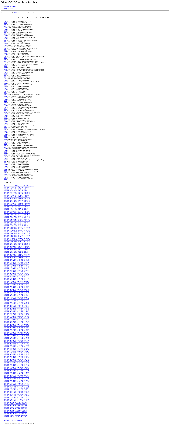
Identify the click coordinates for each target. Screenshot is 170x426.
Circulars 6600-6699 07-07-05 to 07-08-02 (16, 311)
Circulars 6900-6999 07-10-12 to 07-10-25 (16, 307)
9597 (5, 24)
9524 (5, 140)
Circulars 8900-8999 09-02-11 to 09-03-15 (16, 275)
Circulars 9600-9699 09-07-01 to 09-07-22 (16, 264)
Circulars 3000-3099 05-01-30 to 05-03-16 (16, 369)
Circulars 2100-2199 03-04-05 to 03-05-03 (16, 383)
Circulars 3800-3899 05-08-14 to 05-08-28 (16, 356)
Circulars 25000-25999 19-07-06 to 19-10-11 (17, 190)
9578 (5, 54)
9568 (5, 70)
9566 (5, 74)
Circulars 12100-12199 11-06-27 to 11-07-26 (17, 224)
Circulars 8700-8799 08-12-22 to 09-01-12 (16, 278)
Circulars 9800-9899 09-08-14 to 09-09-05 (16, 260)
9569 (5, 69)
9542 (5, 112)
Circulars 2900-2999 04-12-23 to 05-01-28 (16, 370)
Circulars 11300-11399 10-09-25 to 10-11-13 (17, 237)
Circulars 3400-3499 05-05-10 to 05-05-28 (16, 362)
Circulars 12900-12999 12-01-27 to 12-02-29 (17, 211)
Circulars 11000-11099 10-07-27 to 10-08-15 (17, 241)
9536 (5, 121)
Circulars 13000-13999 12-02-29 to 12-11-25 (17, 209)
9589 (5, 37)
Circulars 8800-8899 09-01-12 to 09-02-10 (16, 276)
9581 (5, 50)
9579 (5, 53)
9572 (5, 64)
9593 (5, 31)
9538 (5, 118)
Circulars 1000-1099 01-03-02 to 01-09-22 (16, 400)
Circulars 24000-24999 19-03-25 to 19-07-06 (17, 192)
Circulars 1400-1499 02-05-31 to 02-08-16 (16, 394)
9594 (5, 29)
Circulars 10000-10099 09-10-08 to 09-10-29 (17, 257)
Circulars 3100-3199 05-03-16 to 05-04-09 (16, 367)
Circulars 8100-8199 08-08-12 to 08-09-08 (16, 287)
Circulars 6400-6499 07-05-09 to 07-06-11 (16, 315)
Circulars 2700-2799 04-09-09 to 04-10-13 (16, 373)
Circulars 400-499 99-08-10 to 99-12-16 (15, 410)
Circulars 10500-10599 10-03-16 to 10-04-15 (17, 249)
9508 (5, 166)
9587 (5, 40)
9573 (5, 62)
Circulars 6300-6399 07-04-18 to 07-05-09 (16, 316)
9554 (5, 93)
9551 (5, 97)
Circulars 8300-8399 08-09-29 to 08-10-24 (16, 284)
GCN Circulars (18, 13)
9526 (5, 137)
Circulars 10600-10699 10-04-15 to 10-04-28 (17, 248)
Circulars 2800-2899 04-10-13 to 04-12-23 (16, 372)
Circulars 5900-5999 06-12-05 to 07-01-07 (16, 322)
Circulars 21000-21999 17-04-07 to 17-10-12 (17, 197)
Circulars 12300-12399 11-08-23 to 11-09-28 (17, 221)
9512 (5, 160)
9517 (5, 152)
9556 (5, 89)
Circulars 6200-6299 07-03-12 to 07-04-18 (16, 318)
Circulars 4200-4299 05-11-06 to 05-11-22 (16, 350)
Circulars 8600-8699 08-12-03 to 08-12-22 (16, 279)
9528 (5, 134)
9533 (5, 126)
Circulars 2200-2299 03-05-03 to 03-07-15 (16, 381)
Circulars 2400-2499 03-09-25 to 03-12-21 (16, 378)
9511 (5, 161)
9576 (5, 58)
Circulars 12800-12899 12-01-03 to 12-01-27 (17, 213)
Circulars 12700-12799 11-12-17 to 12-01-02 (17, 214)
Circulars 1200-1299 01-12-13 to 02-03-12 (16, 397)
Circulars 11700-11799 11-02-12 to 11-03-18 (17, 230)
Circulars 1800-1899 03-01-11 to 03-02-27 (16, 388)
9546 (5, 105)
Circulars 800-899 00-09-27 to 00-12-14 (15, 404)
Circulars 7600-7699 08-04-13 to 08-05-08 (16, 295)
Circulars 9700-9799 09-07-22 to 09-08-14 (16, 262)
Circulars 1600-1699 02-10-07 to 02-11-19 (16, 391)
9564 (5, 77)
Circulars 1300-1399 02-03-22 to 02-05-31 (16, 396)
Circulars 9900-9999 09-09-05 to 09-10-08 (16, 259)
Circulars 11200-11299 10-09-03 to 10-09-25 (17, 238)
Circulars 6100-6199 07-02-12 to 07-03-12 (16, 319)
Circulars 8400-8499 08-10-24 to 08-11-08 (16, 283)
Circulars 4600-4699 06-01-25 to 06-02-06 (16, 343)
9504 (5, 172)
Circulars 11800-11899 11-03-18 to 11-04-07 (17, 229)
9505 (5, 171)
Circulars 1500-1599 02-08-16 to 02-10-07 (16, 393)
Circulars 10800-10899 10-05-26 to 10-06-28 (17, 244)
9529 (5, 132)
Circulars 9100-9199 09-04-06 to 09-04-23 (16, 272)
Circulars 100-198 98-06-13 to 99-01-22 (15, 415)
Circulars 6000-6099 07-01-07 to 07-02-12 (16, 321)
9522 (5, 144)
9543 (5, 110)
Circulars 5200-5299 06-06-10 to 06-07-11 (16, 334)
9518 (5, 150)
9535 (5, 123)
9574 (5, 61)
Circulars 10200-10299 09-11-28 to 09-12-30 (17, 254)
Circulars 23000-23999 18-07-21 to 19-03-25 (17, 194)
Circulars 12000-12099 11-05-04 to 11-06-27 (17, 225)
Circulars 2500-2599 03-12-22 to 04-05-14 (16, 377)
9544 (5, 109)
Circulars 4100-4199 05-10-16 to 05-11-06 (16, 351)
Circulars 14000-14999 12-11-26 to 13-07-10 (17, 208)
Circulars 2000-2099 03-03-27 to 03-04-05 (16, 385)
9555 (5, 91)
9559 (5, 85)
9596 (5, 26)
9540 (5, 115)
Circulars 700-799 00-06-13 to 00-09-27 (15, 405)
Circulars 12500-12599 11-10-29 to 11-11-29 (17, 217)
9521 (5, 145)
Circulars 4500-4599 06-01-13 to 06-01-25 (16, 345)
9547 (5, 104)
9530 (5, 131)
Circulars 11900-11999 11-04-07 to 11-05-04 (17, 227)
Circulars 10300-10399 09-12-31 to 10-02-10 (17, 252)
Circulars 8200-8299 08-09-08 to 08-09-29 (16, 286)
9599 (5, 21)
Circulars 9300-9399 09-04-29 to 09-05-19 (16, 268)
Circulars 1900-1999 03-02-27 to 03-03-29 (16, 386)
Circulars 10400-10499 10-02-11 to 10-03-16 (17, 251)
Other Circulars (8, 8)
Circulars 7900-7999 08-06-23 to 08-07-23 (16, 291)
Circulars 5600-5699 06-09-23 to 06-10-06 (16, 327)
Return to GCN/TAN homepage (13, 420)
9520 (5, 147)
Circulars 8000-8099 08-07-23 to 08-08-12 (16, 289)
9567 (5, 72)
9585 (5, 43)
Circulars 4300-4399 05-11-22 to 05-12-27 (16, 348)
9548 (5, 102)
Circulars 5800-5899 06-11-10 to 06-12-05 (16, 324)
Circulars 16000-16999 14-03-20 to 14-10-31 (17, 205)
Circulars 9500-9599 (10, 6)
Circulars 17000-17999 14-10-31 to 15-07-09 (17, 203)
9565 (5, 75)
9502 (5, 175)
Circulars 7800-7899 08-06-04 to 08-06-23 (16, 292)
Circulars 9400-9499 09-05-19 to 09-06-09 (16, 267)
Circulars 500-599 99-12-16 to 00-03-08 (15, 408)
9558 (5, 86)
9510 (5, 163)
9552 (5, 96)
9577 (5, 56)
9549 (5, 101)
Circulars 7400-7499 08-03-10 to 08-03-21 (16, 299)
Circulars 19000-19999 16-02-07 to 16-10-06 (17, 200)
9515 (5, 155)
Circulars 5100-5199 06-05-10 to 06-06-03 (16, 335)
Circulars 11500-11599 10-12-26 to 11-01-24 (17, 233)
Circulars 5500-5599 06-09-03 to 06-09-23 (16, 329)
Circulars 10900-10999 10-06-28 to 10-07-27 (17, 243)
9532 (5, 128)
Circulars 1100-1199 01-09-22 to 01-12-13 (16, 399)
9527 (5, 136)
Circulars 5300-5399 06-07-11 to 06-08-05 (16, 332)
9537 (5, 120)
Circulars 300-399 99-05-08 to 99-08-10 (15, 412)
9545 (5, 107)
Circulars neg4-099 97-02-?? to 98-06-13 (16, 416)
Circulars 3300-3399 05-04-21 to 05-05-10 (16, 364)
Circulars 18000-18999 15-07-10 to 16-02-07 (17, 201)
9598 (5, 23)
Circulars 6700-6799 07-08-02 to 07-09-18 (16, 310)
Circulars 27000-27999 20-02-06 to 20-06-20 (17, 187)
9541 (5, 113)
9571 (5, 66)
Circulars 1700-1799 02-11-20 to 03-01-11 (16, 389)
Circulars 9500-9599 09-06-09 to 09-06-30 (16, 265)
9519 (5, 148)
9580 (5, 51)
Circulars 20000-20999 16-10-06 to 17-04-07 (17, 198)
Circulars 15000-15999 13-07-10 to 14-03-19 (17, 206)
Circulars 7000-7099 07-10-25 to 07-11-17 (16, 305)
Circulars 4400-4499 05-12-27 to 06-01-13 (16, 346)
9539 (5, 117)
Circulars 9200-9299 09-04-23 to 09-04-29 (16, 270)
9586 (5, 42)
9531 (5, 129)
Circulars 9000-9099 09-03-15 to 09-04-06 (16, 273)
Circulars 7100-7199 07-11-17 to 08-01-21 (16, 303)
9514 (5, 156)
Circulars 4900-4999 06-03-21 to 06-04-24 (16, 338)
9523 (5, 142)
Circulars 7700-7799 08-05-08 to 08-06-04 (16, 294)
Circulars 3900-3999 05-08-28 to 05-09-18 (16, 354)
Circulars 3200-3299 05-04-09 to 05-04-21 (16, 365)
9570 (5, 67)
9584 (5, 45)
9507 (5, 168)
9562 (5, 80)
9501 (5, 177)
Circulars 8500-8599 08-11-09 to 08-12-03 (16, 281)
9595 (5, 27)
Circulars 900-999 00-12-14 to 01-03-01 (15, 402)
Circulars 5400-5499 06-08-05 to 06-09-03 (16, 330)
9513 (5, 158)
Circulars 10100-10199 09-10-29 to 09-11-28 (17, 256)
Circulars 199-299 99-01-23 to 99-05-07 (15, 413)
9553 (5, 94)
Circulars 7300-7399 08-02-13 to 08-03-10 (16, 300)
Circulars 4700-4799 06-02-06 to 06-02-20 (16, 342)
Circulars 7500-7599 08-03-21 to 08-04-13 (16, 297)
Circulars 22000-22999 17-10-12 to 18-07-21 (17, 195)
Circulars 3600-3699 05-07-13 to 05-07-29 (16, 359)
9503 (5, 174)
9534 (5, 125)
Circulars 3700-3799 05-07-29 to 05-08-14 (16, 358)
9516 (5, 153)
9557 (5, 88)
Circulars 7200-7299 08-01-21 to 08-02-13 (16, 302)
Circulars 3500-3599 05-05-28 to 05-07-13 (16, 361)
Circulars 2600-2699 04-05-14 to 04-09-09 (16, 375)
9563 (5, 78)
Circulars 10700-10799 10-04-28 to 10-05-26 (17, 246)
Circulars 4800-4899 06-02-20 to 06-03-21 (16, 340)
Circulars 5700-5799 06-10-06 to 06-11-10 (16, 326)
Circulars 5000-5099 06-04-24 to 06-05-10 (16, 337)
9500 (5, 179)
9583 (5, 47)
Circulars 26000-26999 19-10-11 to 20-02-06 (17, 189)
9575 (5, 59)
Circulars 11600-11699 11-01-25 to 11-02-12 (17, 232)
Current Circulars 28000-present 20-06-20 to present (19, 186)
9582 (5, 48)
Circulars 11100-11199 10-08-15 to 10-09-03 (17, 240)
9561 (5, 82)
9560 (5, 83)
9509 (5, 164)
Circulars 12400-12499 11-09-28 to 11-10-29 (17, 219)
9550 (5, 99)
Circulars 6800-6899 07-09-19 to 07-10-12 (16, 308)
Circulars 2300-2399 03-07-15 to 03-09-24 (16, 380)
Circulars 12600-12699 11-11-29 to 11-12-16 (17, 216)
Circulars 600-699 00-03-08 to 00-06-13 (15, 407)
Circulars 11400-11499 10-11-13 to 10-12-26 (17, 235)
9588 (5, 39)
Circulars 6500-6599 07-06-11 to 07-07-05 (16, 313)
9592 (5, 32)
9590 (5, 35)
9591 (5, 34)
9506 (5, 169)
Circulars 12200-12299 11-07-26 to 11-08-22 (17, 222)
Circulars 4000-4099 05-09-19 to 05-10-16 (16, 353)
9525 (5, 139)
